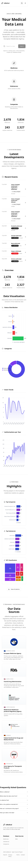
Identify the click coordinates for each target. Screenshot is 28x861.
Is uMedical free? (4, 800)
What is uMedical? (4, 792)
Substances (6, 841)
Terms (18, 855)
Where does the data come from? (8, 796)
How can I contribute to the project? (9, 808)
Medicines (6, 839)
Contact (23, 855)
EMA (16, 839)
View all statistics (15, 589)
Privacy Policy (10, 855)
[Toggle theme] (21, 3)
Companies (6, 844)
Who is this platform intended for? (9, 804)
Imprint (5, 855)
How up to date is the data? (7, 812)
